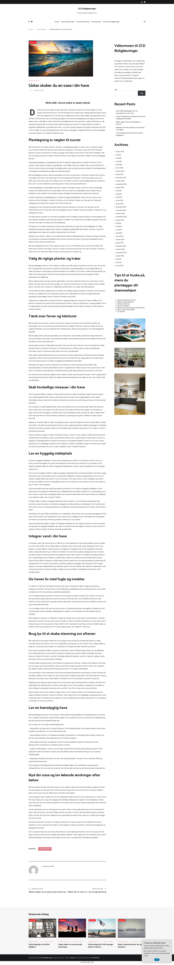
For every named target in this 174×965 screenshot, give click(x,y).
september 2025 (121, 184)
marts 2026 (119, 168)
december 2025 (121, 177)
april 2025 (119, 197)
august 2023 (120, 256)
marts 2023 (119, 265)
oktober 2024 (120, 213)
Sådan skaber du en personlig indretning (47, 890)
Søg (115, 90)
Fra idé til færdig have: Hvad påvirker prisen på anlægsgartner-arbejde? (130, 117)
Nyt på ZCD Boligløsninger (111, 22)
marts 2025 (119, 200)
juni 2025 (119, 190)
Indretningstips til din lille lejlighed (39, 946)
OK (157, 959)
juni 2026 (119, 158)
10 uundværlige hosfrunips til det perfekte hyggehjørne (129, 134)
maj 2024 (119, 230)
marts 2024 (119, 236)
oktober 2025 (120, 181)
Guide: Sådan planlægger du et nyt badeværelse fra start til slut (127, 112)
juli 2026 (118, 155)
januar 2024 (119, 243)
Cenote (72, 958)
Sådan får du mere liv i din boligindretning (86, 890)
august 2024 (120, 220)
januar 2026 (119, 174)
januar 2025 (119, 204)
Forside (57, 22)
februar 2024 (120, 239)
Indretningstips (96, 22)
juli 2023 (118, 259)
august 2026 (120, 151)
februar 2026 (120, 171)
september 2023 (121, 252)
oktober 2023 (120, 249)
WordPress (95, 958)
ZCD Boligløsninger (87, 8)
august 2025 (120, 187)
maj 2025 (119, 194)
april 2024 (119, 233)
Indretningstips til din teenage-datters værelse (100, 946)
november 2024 (121, 210)
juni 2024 (119, 226)
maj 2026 (119, 161)
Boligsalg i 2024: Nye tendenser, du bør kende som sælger (130, 129)
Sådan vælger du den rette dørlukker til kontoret (128, 123)
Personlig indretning (83, 22)
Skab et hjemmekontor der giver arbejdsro (131, 946)
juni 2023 (119, 262)
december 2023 (121, 246)
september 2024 (121, 217)
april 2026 (119, 164)
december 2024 (121, 207)
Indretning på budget (68, 22)
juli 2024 (118, 223)
